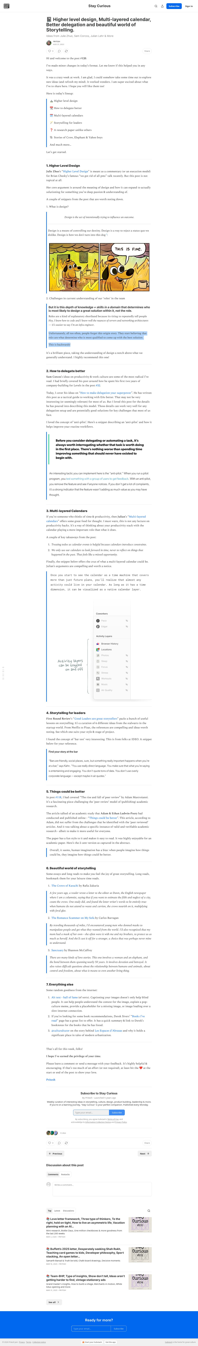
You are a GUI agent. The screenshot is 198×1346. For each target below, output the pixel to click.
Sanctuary (57, 950)
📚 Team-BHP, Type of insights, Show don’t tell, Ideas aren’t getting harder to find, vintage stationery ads (85, 1278)
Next (142, 1153)
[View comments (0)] (59, 51)
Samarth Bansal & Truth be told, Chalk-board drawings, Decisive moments (83, 1260)
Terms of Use (113, 1119)
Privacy (22, 1342)
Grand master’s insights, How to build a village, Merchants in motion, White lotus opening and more (84, 1285)
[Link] (42, 165)
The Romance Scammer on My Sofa (72, 918)
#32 (98, 385)
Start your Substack (93, 1342)
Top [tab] (49, 1210)
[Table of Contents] (3, 673)
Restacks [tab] (65, 1174)
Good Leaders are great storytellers (95, 719)
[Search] (156, 6)
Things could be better (103, 818)
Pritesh (56, 41)
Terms (28, 1342)
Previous (57, 1153)
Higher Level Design (75, 171)
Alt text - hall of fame (64, 997)
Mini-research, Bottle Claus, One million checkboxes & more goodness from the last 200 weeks (84, 1232)
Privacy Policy (121, 1122)
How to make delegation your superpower (105, 393)
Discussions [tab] (68, 1210)
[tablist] (58, 1174)
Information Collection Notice (98, 1122)
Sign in (189, 6)
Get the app (111, 1342)
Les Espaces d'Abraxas (108, 1031)
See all (52, 1302)
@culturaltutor (60, 1031)
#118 (58, 797)
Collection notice (39, 1342)
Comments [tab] (53, 1174)
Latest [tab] (57, 1210)
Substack (168, 1342)
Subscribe (174, 6)
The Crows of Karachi (64, 886)
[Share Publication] (162, 6)
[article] (99, 1230)
